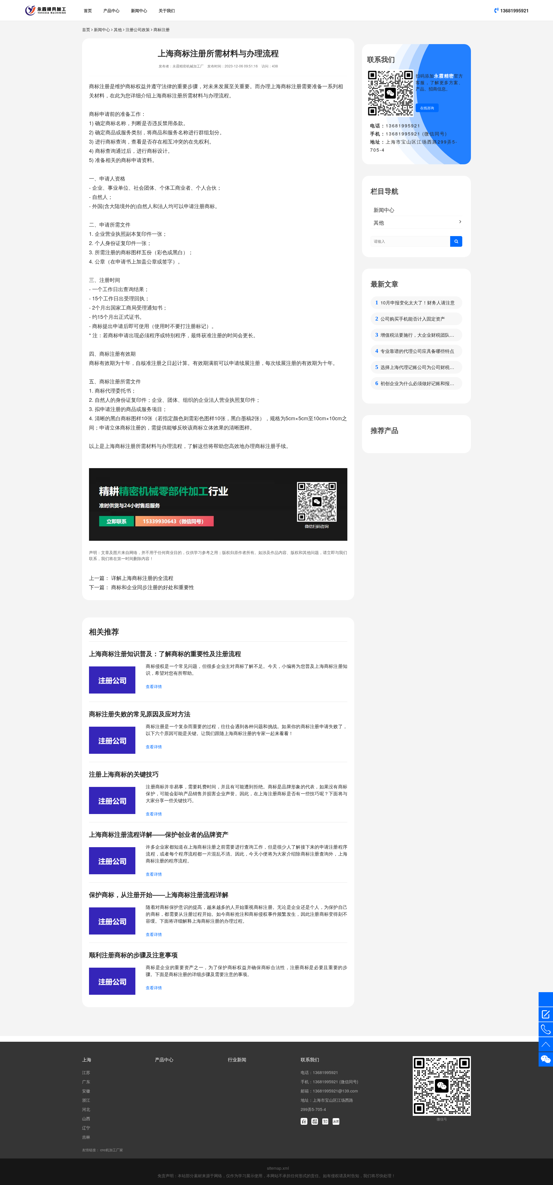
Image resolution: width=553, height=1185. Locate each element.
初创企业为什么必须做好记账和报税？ (415, 383)
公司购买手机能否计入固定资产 (412, 318)
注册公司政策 (138, 29)
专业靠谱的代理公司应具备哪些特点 (417, 351)
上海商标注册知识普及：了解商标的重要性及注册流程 (165, 653)
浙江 (86, 1100)
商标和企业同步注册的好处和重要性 (152, 587)
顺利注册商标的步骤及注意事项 (133, 954)
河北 (86, 1109)
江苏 (86, 1072)
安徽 (86, 1091)
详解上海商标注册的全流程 (142, 577)
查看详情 (154, 686)
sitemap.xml (278, 1168)
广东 (86, 1081)
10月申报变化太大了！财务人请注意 (417, 302)
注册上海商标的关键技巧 (124, 774)
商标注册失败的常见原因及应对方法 (139, 713)
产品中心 (111, 10)
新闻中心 (139, 10)
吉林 (86, 1137)
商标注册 (162, 29)
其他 (118, 29)
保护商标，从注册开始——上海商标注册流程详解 (158, 894)
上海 (86, 1059)
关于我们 (167, 10)
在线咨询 (427, 107)
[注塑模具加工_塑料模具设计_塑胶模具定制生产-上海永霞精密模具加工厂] (45, 10)
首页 (88, 10)
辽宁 (86, 1128)
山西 (86, 1118)
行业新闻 (237, 1059)
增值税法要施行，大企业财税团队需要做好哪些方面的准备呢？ (417, 334)
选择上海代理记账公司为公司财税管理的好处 (417, 367)
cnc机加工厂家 (111, 1149)
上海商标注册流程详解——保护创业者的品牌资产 (158, 834)
